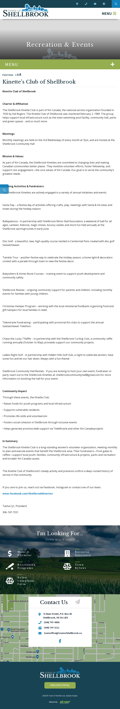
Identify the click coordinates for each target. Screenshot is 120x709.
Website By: (53, 702)
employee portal (60, 685)
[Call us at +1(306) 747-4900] (86, 4)
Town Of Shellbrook (25, 10)
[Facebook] (60, 641)
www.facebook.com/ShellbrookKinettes (27, 493)
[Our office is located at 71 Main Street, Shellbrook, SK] (77, 4)
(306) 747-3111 (51, 627)
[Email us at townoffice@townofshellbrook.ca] (95, 4)
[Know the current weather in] (4, 185)
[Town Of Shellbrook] (60, 672)
